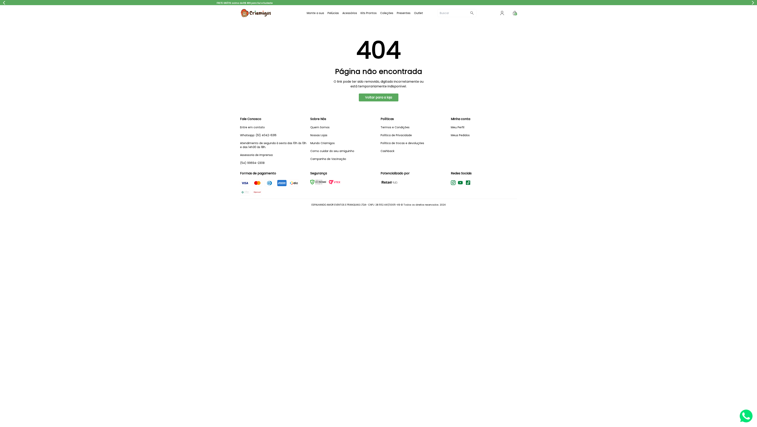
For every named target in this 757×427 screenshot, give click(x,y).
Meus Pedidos (460, 135)
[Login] (502, 13)
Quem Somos (320, 127)
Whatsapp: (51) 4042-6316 (258, 135)
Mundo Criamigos (322, 143)
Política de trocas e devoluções (402, 143)
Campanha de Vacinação (328, 159)
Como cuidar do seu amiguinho (332, 151)
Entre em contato (252, 127)
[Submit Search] (472, 13)
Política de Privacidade (396, 135)
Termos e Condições (395, 127)
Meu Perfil (457, 127)
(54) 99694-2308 (252, 163)
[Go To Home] (269, 13)
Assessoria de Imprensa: (256, 155)
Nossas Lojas (318, 135)
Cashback (387, 151)
